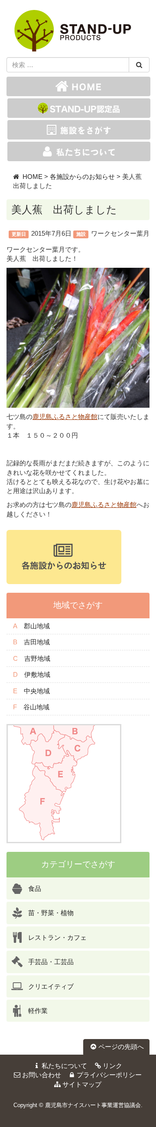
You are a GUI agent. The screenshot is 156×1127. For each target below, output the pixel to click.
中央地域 (37, 691)
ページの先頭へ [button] (121, 1046)
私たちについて (64, 1065)
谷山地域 (36, 707)
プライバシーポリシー (109, 1074)
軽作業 (38, 1010)
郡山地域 (37, 626)
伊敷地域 (37, 674)
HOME (32, 176)
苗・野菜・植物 (51, 912)
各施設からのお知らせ (82, 176)
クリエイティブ (51, 986)
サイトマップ (81, 1084)
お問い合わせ (41, 1074)
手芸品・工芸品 (51, 961)
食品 (34, 888)
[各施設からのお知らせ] (63, 556)
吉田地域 (37, 642)
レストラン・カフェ (57, 937)
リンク (112, 1065)
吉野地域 (37, 658)
